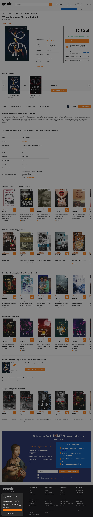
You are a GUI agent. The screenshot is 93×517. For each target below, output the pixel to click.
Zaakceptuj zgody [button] (12, 510)
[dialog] (12, 504)
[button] (12, 513)
